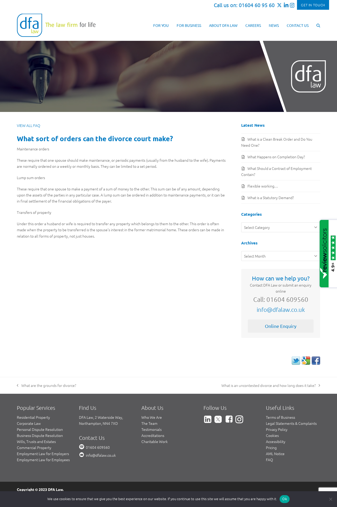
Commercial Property (34, 447)
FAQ (269, 459)
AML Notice (275, 453)
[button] (318, 25)
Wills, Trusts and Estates (36, 441)
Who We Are (151, 417)
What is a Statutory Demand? (270, 197)
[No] (330, 499)
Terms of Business (280, 417)
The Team (149, 423)
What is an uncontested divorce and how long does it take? (268, 385)
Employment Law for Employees (43, 459)
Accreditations (152, 435)
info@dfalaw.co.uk (281, 309)
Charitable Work (154, 441)
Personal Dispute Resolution (40, 429)
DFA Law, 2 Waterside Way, (101, 417)
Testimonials (151, 429)
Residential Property (33, 417)
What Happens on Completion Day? (276, 156)
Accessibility (275, 441)
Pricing (271, 447)
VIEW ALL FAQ (28, 125)
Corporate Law (29, 423)
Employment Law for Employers (43, 453)
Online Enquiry (280, 326)
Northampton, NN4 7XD (98, 423)
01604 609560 (98, 447)
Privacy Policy (277, 429)
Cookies (272, 435)
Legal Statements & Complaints (291, 423)
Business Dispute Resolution (40, 435)
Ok (284, 499)
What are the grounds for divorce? (46, 385)
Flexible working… (262, 186)
